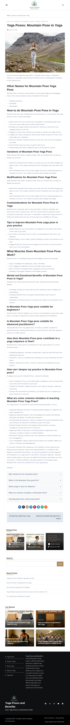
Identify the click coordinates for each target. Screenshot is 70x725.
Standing (31, 21)
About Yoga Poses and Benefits (54, 722)
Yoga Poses (44, 21)
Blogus (30, 718)
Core (11, 21)
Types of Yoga (56, 539)
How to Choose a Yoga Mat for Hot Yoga (19, 583)
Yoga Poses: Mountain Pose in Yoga (34, 25)
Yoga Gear (41, 619)
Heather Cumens (16, 544)
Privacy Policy (59, 718)
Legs (21, 21)
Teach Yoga (41, 638)
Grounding (16, 21)
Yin (49, 540)
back (8, 21)
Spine (55, 537)
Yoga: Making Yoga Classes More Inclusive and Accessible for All (26, 592)
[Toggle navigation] (6, 5)
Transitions (38, 21)
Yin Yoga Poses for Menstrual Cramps (18, 596)
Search (9, 558)
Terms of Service (49, 718)
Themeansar (11, 721)
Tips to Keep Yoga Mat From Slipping (18, 587)
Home (8, 15)
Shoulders (26, 21)
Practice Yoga (11, 638)
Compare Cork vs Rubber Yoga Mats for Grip (15, 542)
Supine (50, 539)
